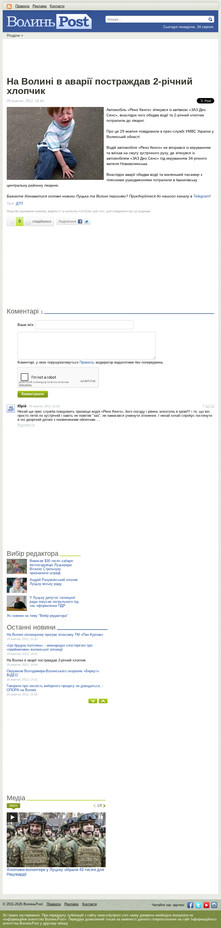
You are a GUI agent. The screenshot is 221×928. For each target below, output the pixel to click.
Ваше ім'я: (26, 325)
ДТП (19, 203)
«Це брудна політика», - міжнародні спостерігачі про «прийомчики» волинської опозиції (49, 647)
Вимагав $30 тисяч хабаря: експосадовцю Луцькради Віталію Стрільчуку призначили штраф (52, 567)
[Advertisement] (110, 56)
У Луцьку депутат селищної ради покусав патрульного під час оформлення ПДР (54, 602)
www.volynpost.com (113, 915)
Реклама (40, 6)
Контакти (57, 6)
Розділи (15, 35)
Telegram (201, 196)
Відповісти (26, 425)
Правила (22, 6)
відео (13, 805)
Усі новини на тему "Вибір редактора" (37, 616)
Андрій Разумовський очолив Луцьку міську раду (54, 582)
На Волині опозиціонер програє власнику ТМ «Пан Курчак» (55, 635)
